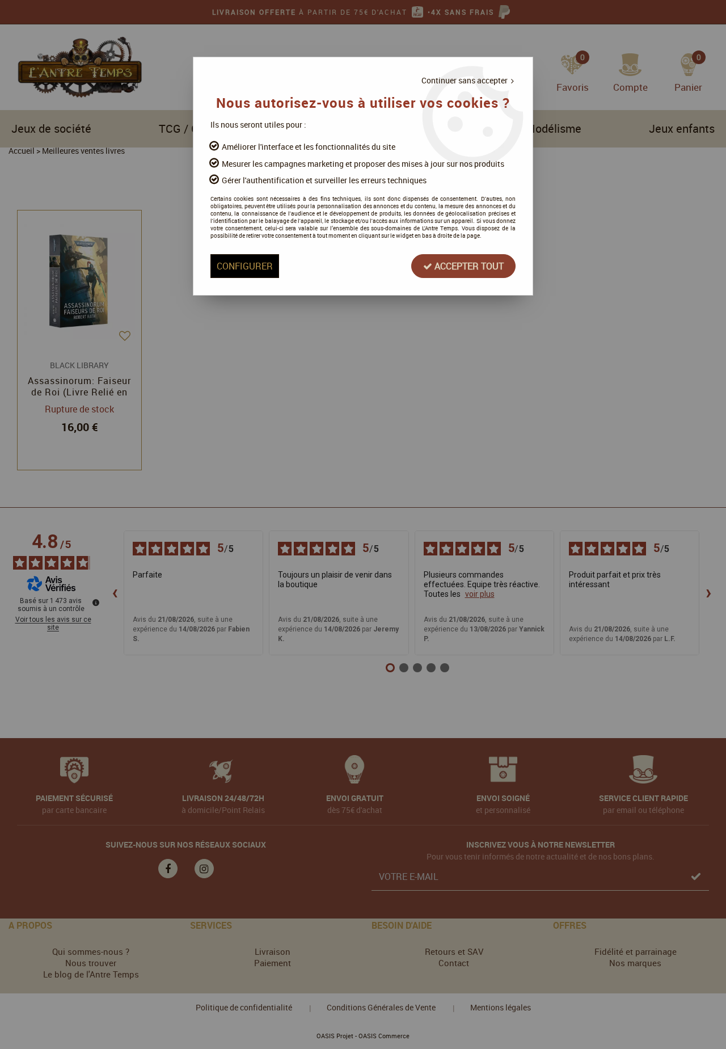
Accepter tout (468, 266)
